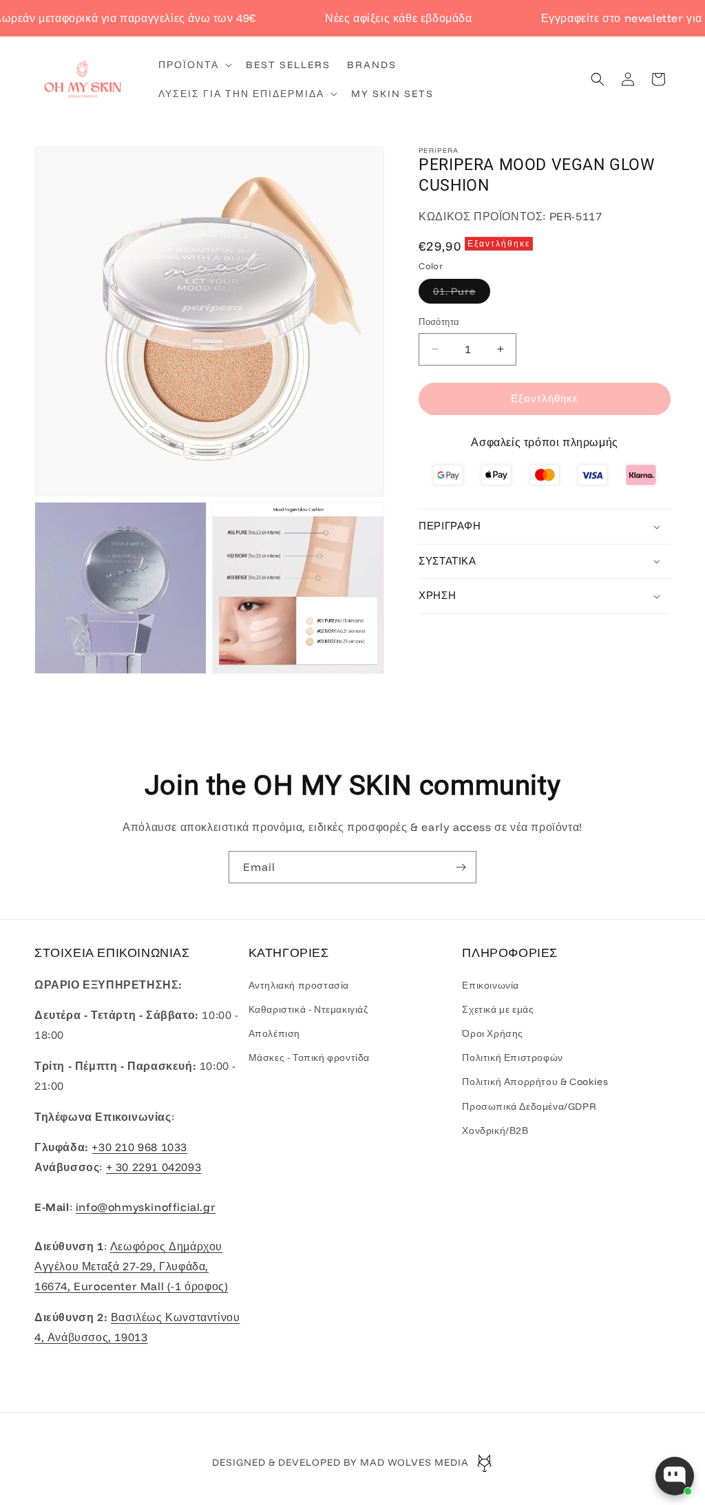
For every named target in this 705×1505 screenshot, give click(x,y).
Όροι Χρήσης (492, 1033)
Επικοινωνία (490, 985)
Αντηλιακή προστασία (299, 985)
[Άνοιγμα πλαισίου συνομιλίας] (674, 1476)
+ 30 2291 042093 (154, 1167)
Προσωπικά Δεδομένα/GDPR (529, 1106)
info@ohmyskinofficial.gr (145, 1207)
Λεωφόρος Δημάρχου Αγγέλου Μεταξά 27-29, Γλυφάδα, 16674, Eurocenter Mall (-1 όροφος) (131, 1266)
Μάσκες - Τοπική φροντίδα (309, 1057)
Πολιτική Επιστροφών (512, 1057)
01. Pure (461, 294)
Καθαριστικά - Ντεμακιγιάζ (308, 1009)
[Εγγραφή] (460, 867)
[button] (194, 64)
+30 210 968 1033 (139, 1147)
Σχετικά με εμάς (498, 1009)
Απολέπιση (274, 1033)
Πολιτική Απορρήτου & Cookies (535, 1081)
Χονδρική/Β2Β (495, 1130)
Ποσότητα (439, 321)
